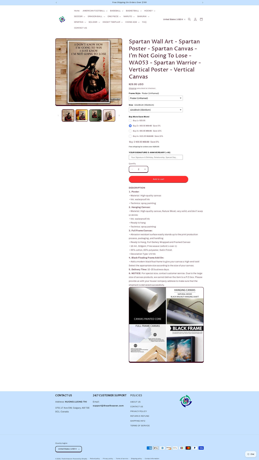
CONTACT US (136, 406)
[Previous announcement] (56, 2)
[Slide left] (58, 115)
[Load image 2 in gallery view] (82, 115)
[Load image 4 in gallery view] (109, 115)
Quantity (132, 164)
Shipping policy (136, 458)
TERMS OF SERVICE (140, 425)
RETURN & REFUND (139, 416)
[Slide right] (119, 115)
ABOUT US (135, 402)
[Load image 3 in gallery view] (95, 115)
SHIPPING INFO (137, 421)
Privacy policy (108, 458)
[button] (94, 11)
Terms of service (122, 458)
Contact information (152, 458)
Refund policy (95, 458)
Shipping (132, 88)
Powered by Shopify (80, 458)
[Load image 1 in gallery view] (68, 115)
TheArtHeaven (66, 458)
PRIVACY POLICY (138, 411)
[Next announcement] (203, 2)
